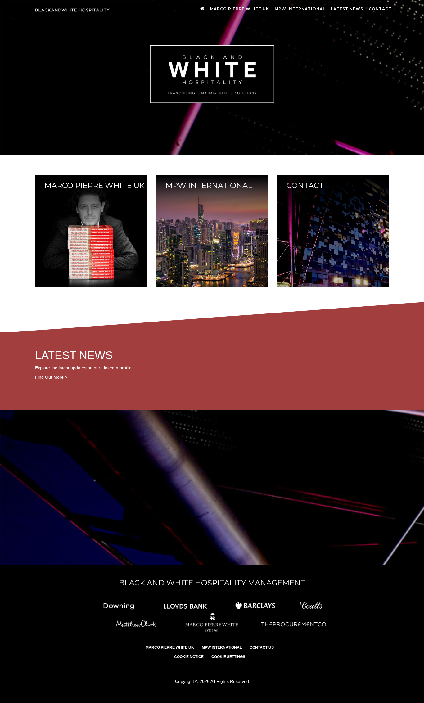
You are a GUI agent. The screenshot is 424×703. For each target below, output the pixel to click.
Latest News (347, 9)
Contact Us (262, 647)
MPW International (300, 9)
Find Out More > (51, 377)
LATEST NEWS (74, 355)
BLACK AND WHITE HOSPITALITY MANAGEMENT (212, 582)
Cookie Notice (189, 657)
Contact (380, 9)
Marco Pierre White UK (239, 9)
